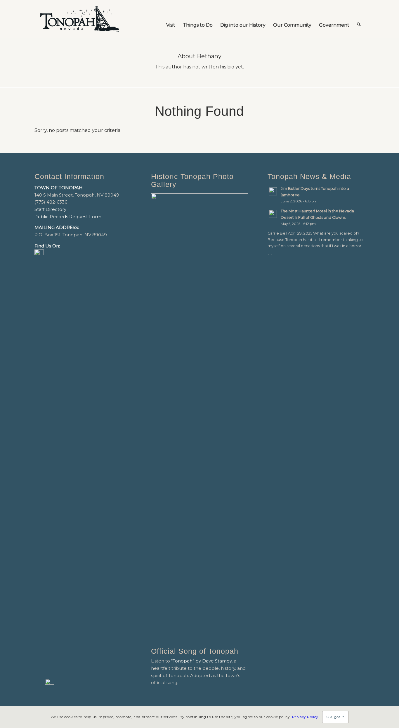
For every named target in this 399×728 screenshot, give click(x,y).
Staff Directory (50, 209)
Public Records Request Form (67, 216)
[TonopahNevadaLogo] (79, 19)
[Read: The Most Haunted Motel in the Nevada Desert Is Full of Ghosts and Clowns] (273, 214)
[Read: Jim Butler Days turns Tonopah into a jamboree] (273, 191)
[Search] (359, 19)
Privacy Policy (305, 717)
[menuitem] (170, 19)
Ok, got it (335, 717)
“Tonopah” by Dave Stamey (201, 661)
